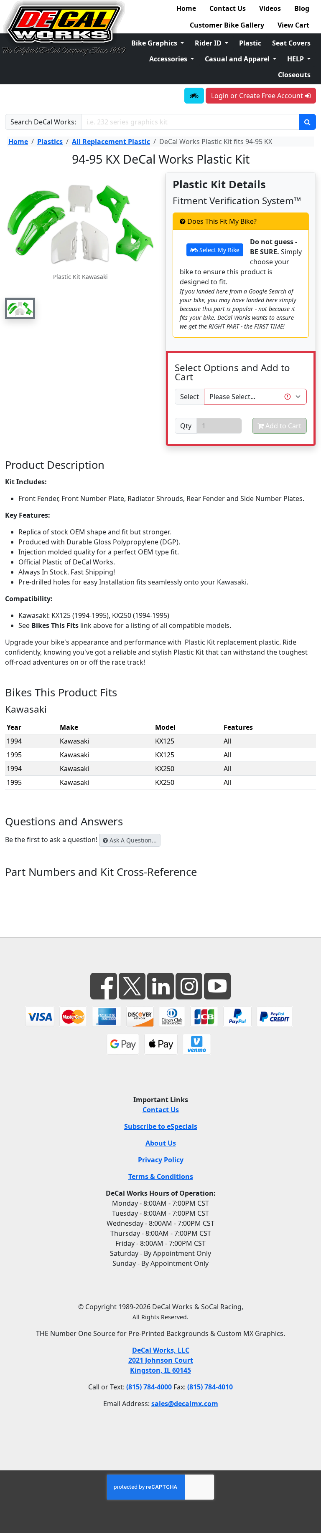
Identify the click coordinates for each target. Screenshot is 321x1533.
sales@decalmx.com (184, 1403)
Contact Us (227, 8)
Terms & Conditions (160, 1176)
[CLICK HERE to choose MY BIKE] (194, 96)
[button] (20, 308)
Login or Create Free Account (258, 95)
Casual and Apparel (238, 58)
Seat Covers (291, 43)
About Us (160, 1143)
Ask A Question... (132, 840)
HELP (296, 58)
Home (186, 8)
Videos (270, 8)
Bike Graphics (155, 43)
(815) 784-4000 (149, 1386)
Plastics (50, 141)
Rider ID (209, 43)
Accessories (169, 58)
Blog (301, 8)
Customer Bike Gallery (227, 25)
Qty (185, 425)
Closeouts (294, 74)
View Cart (293, 25)
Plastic (250, 43)
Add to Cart (282, 425)
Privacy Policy (160, 1159)
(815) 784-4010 (210, 1386)
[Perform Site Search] (307, 122)
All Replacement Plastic (111, 141)
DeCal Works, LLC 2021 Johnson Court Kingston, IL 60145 (160, 1360)
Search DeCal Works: (43, 121)
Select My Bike (218, 250)
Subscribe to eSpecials (160, 1126)
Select (189, 396)
